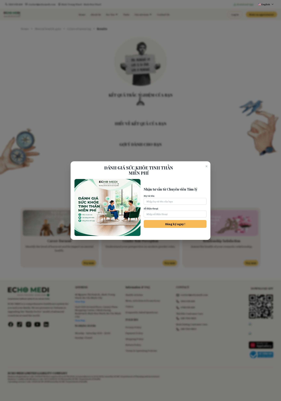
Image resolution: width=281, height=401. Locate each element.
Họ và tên (149, 195)
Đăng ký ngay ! (175, 224)
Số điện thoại (151, 208)
